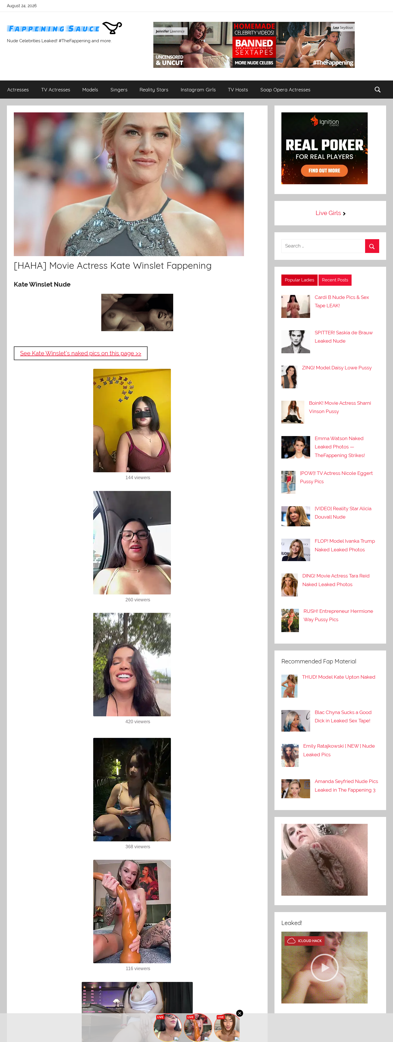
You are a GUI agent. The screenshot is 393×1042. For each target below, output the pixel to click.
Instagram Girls (198, 90)
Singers (118, 90)
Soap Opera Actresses (285, 90)
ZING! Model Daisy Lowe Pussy (337, 368)
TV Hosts (238, 90)
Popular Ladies (299, 280)
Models (90, 90)
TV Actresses (55, 90)
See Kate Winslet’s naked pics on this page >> (80, 353)
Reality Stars (154, 90)
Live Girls (328, 212)
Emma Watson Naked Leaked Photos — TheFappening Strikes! (340, 446)
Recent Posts (335, 280)
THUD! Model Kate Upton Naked (338, 677)
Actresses (18, 90)
